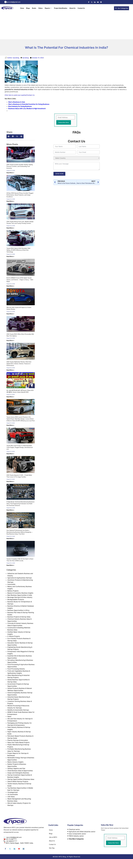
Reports (47, 8)
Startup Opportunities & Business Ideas (20, 779)
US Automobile (12, 794)
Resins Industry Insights (15, 762)
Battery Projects (12, 591)
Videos (40, 8)
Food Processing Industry (16, 669)
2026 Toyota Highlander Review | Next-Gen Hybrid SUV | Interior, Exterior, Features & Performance (19, 363)
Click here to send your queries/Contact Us (19, 95)
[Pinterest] (101, 2)
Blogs (28, 8)
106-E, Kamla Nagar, (12, 843)
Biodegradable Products (15, 599)
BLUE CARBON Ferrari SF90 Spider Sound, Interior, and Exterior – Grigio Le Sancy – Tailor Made (20, 279)
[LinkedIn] (95, 2)
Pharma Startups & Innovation (17, 740)
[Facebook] (88, 2)
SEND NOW (59, 173)
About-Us (72, 8)
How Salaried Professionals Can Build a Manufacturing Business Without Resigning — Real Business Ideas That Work (20, 532)
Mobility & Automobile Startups (18, 710)
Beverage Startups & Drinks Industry (19, 597)
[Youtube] (98, 2)
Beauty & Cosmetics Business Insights (20, 593)
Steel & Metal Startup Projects (17, 781)
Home (22, 8)
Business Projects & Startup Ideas (18, 617)
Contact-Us (81, 8)
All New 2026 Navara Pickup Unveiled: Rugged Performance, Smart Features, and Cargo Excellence (20, 194)
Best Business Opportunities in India (19, 595)
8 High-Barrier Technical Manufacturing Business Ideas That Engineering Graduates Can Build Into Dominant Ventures (20, 503)
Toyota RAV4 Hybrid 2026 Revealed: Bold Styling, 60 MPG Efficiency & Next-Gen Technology (18, 250)
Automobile (11, 584)
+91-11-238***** (11, 839)
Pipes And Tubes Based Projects (18, 742)
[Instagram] (23, 849)
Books (34, 8)
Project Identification (60, 8)
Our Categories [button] (123, 8)
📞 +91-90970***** (10, 841)
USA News (11, 797)
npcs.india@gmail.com (14, 837)
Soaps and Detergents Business (18, 773)
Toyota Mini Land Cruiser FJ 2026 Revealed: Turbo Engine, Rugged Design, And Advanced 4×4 (20, 447)
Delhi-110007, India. (26, 843)
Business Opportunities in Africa (18, 610)
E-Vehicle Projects (13, 636)
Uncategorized (12, 792)
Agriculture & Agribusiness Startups (19, 578)
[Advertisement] (66, 25)
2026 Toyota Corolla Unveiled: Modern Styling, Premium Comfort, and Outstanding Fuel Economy (20, 166)
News (9, 716)
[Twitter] (91, 2)
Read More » (10, 172)
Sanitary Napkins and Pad (16, 768)
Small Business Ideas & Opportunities (20, 771)
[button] (9, 136)
